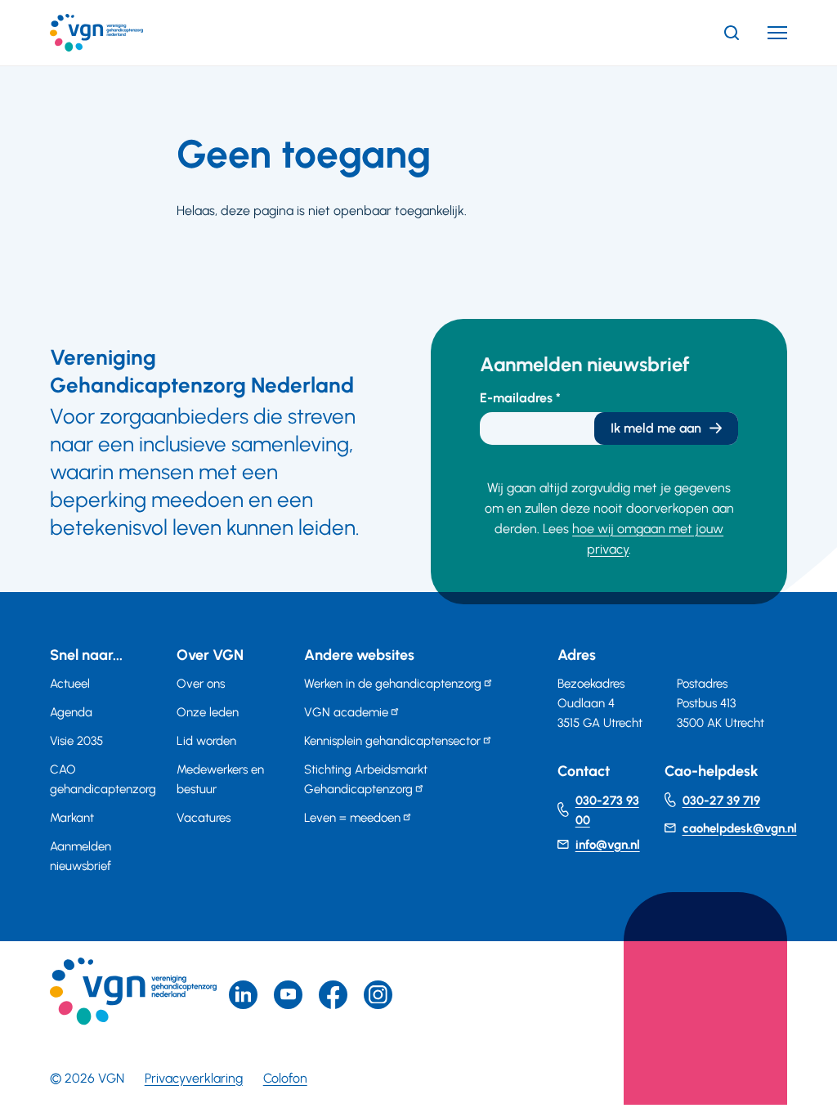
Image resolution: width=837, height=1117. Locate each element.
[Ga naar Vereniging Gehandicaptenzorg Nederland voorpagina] (121, 33)
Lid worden (206, 740)
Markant (72, 817)
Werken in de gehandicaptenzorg (392, 683)
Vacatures (204, 817)
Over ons (201, 683)
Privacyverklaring (194, 1078)
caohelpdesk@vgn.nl (740, 828)
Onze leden (208, 712)
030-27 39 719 (721, 800)
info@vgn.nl (607, 844)
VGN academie (346, 712)
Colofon (285, 1078)
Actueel (70, 683)
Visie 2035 (76, 740)
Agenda (71, 712)
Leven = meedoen (352, 817)
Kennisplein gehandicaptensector (392, 740)
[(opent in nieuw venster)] (333, 994)
